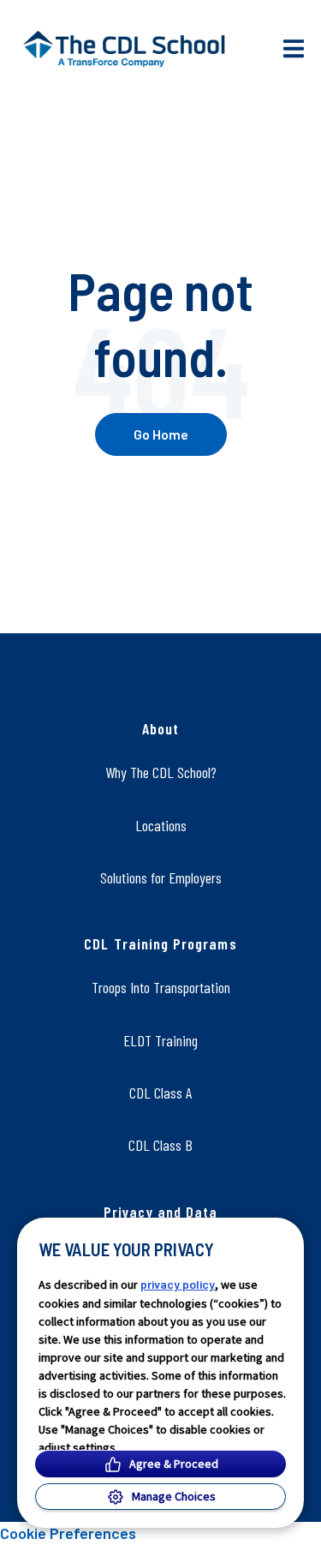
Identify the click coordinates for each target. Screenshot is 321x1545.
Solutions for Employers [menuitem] (161, 877)
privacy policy (177, 1284)
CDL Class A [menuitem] (160, 1092)
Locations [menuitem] (161, 825)
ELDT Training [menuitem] (160, 1040)
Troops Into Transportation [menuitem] (161, 987)
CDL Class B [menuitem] (160, 1144)
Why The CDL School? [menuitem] (161, 772)
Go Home (161, 434)
